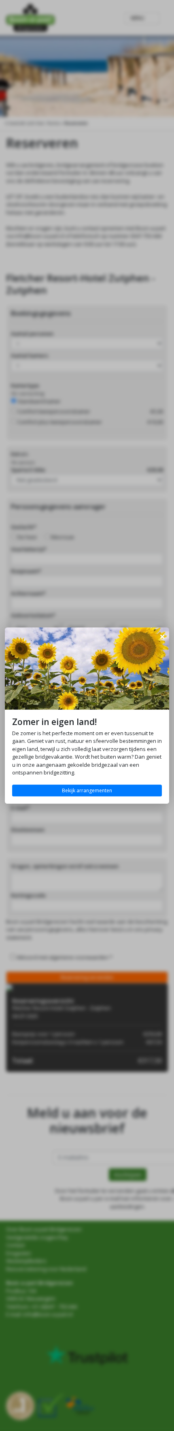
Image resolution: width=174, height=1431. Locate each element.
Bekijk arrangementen (87, 790)
